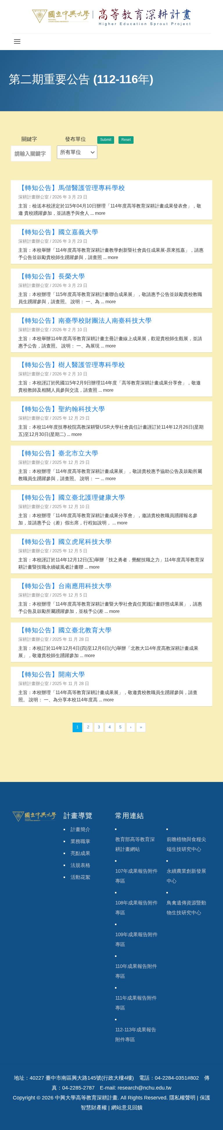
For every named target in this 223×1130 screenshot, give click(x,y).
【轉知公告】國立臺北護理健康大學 (71, 497)
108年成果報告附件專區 (136, 908)
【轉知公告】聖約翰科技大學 (61, 409)
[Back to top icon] (195, 1118)
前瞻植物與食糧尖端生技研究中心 (186, 844)
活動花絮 (80, 877)
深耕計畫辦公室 (33, 196)
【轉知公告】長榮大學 (51, 276)
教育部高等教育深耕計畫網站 (135, 844)
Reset (126, 140)
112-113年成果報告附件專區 (135, 1034)
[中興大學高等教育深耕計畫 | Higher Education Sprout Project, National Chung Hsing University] (111, 16)
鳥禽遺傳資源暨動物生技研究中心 (186, 908)
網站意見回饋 (127, 1108)
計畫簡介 (80, 829)
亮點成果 (80, 853)
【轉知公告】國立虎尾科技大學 (65, 541)
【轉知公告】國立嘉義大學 (58, 232)
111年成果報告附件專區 (136, 1003)
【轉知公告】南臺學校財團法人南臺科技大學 (85, 320)
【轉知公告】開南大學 (51, 674)
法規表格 (80, 865)
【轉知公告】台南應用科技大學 (65, 586)
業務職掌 (80, 841)
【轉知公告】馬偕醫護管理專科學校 (71, 187)
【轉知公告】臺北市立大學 (58, 453)
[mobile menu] (17, 42)
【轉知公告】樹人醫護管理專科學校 (71, 364)
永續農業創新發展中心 (186, 876)
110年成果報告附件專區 (136, 971)
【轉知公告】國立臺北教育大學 (65, 630)
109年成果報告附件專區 (136, 939)
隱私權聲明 (182, 1098)
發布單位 (75, 139)
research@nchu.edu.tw (144, 1088)
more (100, 213)
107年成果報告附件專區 (136, 876)
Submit (105, 140)
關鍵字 (29, 139)
